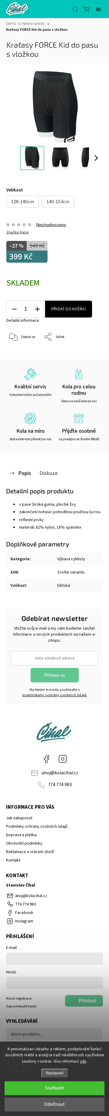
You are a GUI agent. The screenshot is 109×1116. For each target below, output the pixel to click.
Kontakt (13, 860)
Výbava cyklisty (71, 559)
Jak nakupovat (19, 818)
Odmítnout (54, 1104)
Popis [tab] (24, 473)
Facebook (46, 758)
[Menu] (98, 9)
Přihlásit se (54, 675)
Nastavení (55, 1073)
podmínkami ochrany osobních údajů (54, 695)
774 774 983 (60, 784)
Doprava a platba (21, 835)
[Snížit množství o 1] (14, 309)
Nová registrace (18, 998)
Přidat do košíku (68, 309)
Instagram (62, 758)
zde (83, 1061)
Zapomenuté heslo (21, 1006)
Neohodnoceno (51, 225)
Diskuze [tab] (48, 473)
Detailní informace (22, 321)
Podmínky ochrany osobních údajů (37, 827)
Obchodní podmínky (24, 843)
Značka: (17, 232)
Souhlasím (54, 1088)
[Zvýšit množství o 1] (37, 309)
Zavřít (89, 352)
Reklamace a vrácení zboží (30, 852)
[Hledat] (75, 9)
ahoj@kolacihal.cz (59, 773)
